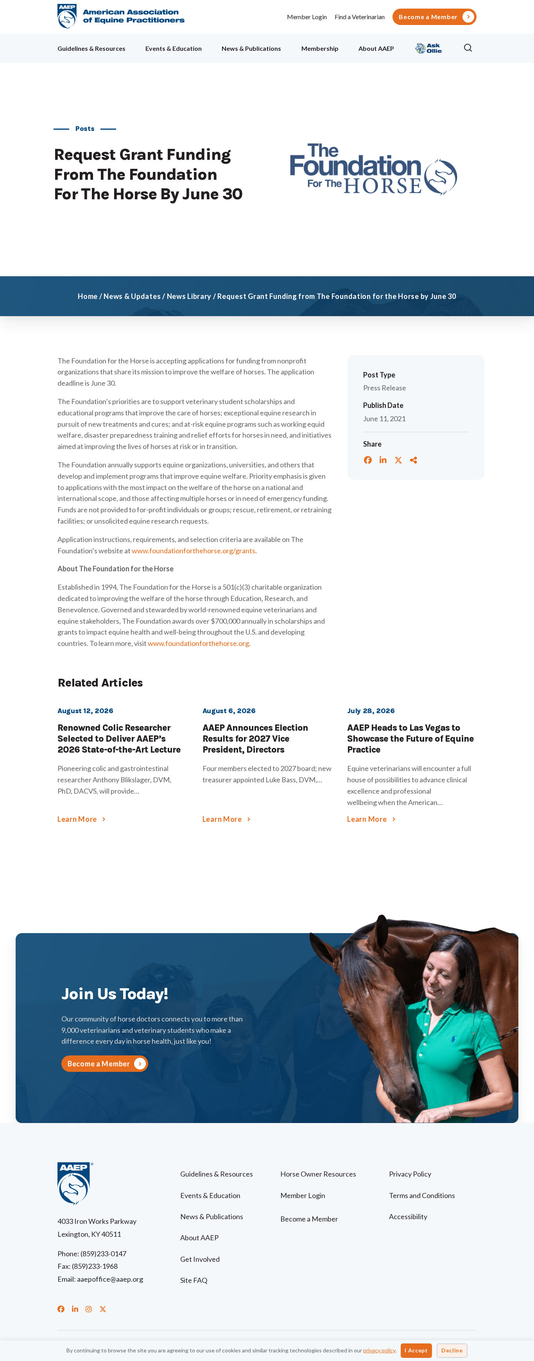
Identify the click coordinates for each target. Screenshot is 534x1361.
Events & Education (173, 48)
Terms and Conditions (422, 1195)
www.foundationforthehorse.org (198, 643)
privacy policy (379, 1350)
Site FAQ (193, 1280)
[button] (470, 48)
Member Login (307, 16)
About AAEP (376, 48)
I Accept (416, 1350)
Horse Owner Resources (318, 1174)
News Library (189, 296)
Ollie (428, 47)
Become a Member (428, 17)
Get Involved (200, 1259)
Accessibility (408, 1216)
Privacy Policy (410, 1174)
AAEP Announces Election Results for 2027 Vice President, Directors (255, 739)
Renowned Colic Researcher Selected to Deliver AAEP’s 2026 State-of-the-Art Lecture (119, 739)
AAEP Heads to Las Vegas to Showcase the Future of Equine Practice (410, 739)
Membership (320, 48)
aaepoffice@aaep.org (110, 1279)
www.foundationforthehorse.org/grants (193, 550)
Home (88, 296)
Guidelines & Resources (91, 48)
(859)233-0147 (103, 1253)
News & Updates (132, 296)
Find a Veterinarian (360, 16)
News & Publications (251, 48)
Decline (452, 1350)
